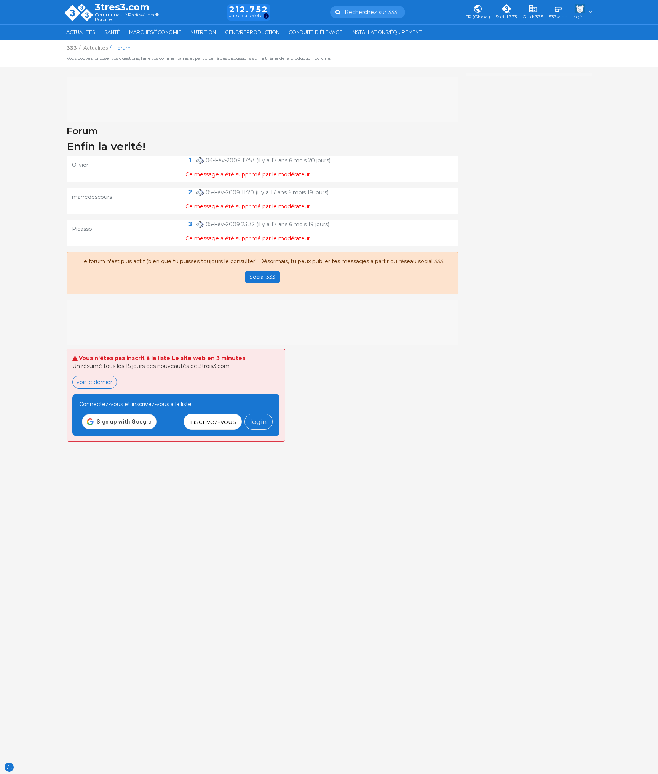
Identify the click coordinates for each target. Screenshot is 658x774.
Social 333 (262, 276)
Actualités (80, 32)
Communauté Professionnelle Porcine (127, 17)
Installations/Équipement (386, 32)
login (258, 421)
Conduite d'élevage (315, 32)
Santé (112, 32)
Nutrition (203, 32)
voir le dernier (94, 382)
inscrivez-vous (212, 421)
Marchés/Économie (155, 32)
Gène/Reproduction (252, 32)
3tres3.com (122, 7)
